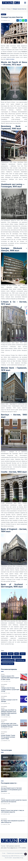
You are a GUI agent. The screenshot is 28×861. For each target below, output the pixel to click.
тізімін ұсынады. (10, 59)
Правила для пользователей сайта (16, 853)
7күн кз (22, 653)
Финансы (3, 808)
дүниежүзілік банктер (8, 660)
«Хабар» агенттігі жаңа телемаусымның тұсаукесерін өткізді (10, 689)
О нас (3, 853)
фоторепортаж (6, 657)
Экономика (4, 684)
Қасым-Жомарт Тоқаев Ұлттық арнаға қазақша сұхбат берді (8, 737)
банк (16, 653)
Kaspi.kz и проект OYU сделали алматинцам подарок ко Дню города (10, 677)
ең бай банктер (20, 660)
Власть (3, 798)
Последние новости (8, 783)
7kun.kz (4, 653)
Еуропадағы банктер (7, 663)
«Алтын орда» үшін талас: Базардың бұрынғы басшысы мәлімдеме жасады (9, 725)
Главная (3, 9)
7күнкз (10, 653)
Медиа (9, 9)
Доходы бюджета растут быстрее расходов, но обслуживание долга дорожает (11, 789)
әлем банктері (16, 657)
